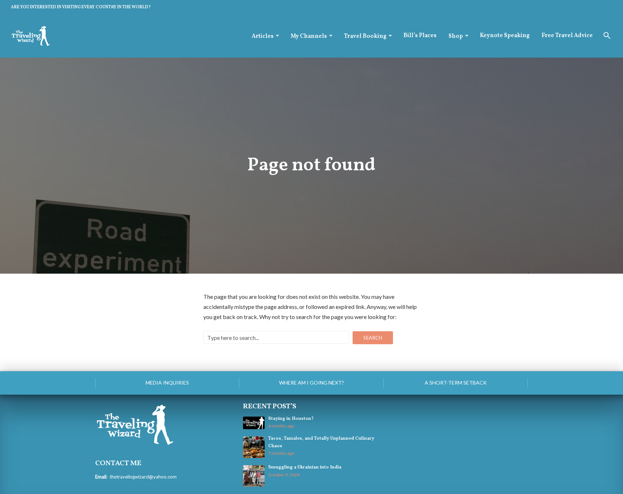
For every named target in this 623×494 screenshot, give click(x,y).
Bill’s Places (420, 36)
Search (372, 338)
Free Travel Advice (567, 36)
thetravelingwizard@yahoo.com (143, 477)
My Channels (309, 36)
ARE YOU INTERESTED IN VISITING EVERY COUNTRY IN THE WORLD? (81, 7)
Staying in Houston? (291, 419)
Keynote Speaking (505, 36)
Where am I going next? (311, 383)
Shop (456, 36)
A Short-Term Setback (456, 383)
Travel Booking (365, 36)
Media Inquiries (167, 383)
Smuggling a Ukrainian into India (304, 467)
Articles (263, 36)
